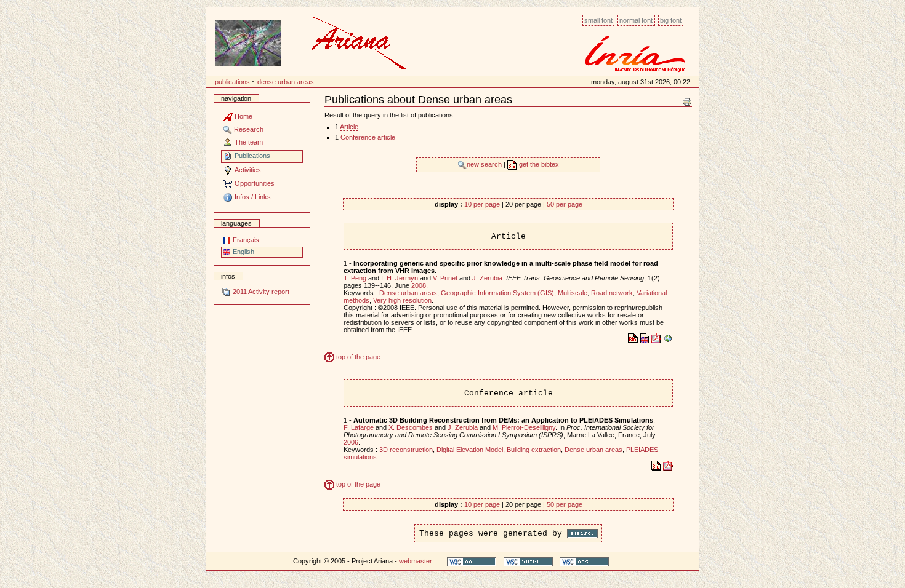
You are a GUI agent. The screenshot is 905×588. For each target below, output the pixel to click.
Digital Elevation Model (469, 449)
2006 (351, 442)
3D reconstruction (406, 449)
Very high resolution (402, 300)
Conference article (367, 137)
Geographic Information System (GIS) (497, 292)
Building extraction (534, 449)
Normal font (636, 20)
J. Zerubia (487, 278)
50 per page (564, 204)
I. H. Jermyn (399, 278)
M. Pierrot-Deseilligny (524, 427)
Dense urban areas (285, 81)
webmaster (415, 561)
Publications (232, 81)
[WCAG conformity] (471, 561)
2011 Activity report (260, 291)
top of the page (357, 356)
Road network (612, 292)
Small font (598, 20)
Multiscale (572, 292)
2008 (418, 285)
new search (485, 164)
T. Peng (355, 278)
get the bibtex (538, 164)
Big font (671, 20)
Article (349, 126)
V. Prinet (445, 278)
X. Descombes (410, 427)
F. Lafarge (359, 427)
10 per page (482, 204)
